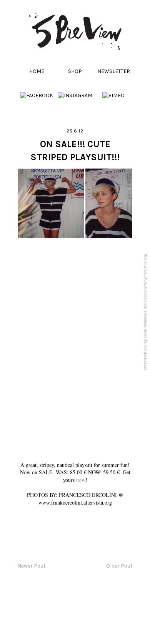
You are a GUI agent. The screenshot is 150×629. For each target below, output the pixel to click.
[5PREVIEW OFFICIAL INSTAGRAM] (75, 95)
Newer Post (31, 566)
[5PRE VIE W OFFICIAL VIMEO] (113, 95)
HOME (36, 71)
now (80, 479)
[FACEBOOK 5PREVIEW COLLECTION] (36, 95)
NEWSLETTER (113, 71)
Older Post (119, 566)
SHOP (75, 71)
